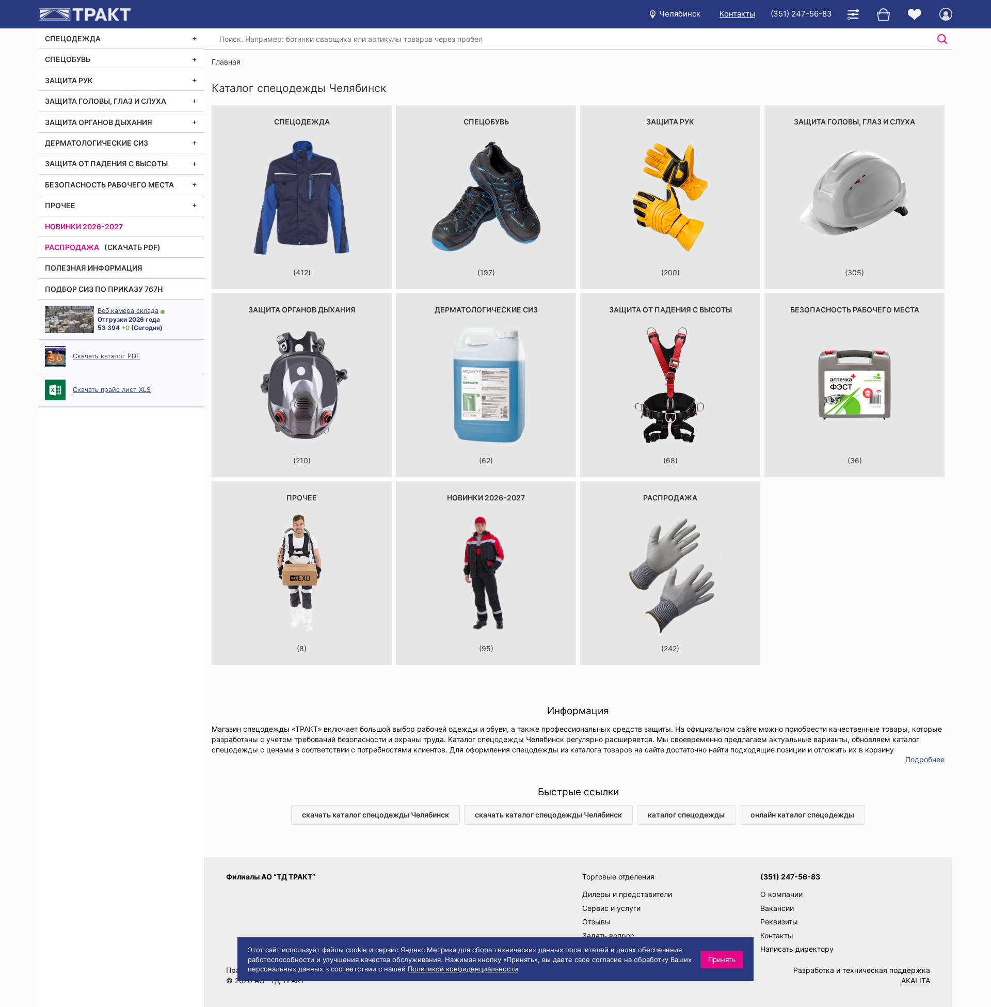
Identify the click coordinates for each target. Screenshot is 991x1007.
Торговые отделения (618, 876)
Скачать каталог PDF (106, 356)
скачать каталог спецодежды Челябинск (375, 814)
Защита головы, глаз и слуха (105, 101)
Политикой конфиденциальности (463, 969)
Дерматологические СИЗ (96, 142)
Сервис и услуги (611, 908)
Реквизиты (779, 921)
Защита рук (69, 80)
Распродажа (72, 247)
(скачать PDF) (132, 247)
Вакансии (777, 908)
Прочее (60, 205)
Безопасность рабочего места (109, 184)
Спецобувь (67, 59)
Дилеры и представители (627, 894)
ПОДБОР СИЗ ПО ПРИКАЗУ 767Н (104, 289)
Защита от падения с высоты (106, 163)
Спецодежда (73, 38)
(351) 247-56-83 (801, 14)
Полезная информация (93, 267)
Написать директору (797, 949)
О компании (781, 894)
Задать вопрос (608, 935)
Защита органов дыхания (98, 122)
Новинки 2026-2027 (84, 226)
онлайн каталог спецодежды (802, 814)
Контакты (737, 14)
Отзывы (596, 921)
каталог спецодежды (686, 814)
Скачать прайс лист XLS (112, 390)
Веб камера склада (128, 310)
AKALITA (915, 980)
